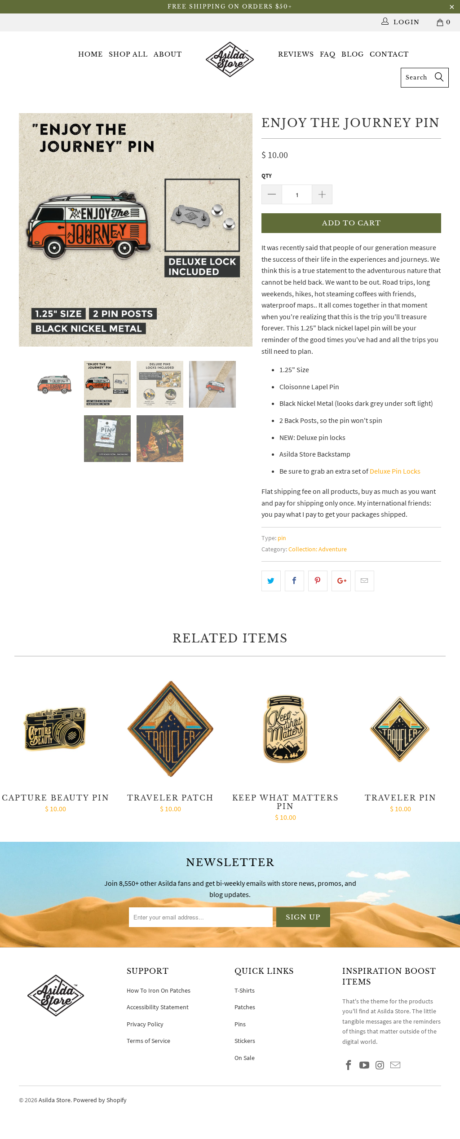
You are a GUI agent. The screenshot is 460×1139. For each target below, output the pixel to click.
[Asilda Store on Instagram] (380, 1065)
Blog (352, 54)
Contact (389, 54)
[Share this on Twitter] (271, 581)
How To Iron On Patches (158, 990)
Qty (266, 176)
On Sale (244, 1058)
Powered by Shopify (100, 1100)
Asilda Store (55, 1100)
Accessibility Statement (158, 1007)
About (168, 54)
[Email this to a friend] (364, 581)
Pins (240, 1024)
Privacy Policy (145, 1024)
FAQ (328, 54)
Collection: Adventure (317, 549)
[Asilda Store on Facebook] (349, 1065)
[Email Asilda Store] (395, 1065)
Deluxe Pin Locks (395, 470)
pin (282, 538)
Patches (244, 1007)
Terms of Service (148, 1041)
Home (90, 54)
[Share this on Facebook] (294, 581)
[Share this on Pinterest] (317, 581)
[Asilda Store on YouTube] (365, 1065)
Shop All (128, 54)
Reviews (296, 54)
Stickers (244, 1041)
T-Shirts (244, 990)
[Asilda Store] (230, 59)
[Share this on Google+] (341, 581)
